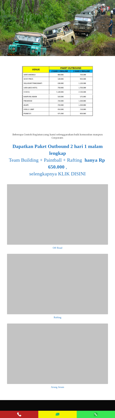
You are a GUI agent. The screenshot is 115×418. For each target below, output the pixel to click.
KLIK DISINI (72, 174)
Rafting (57, 317)
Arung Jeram (57, 387)
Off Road (57, 247)
